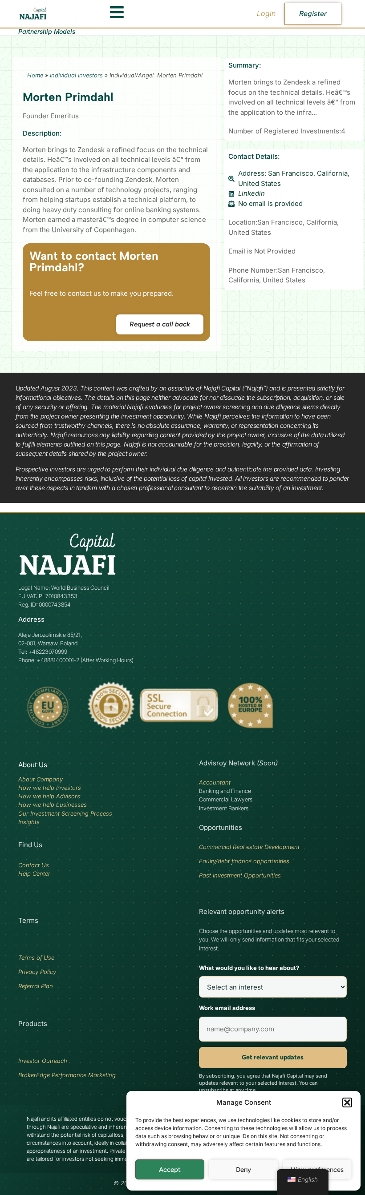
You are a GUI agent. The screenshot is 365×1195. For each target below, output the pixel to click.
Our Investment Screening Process (65, 813)
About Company (40, 779)
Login (266, 13)
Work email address (227, 1007)
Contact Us (33, 865)
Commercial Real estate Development (249, 846)
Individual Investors (76, 75)
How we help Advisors (49, 796)
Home (35, 75)
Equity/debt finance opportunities (244, 861)
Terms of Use (36, 957)
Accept (170, 1170)
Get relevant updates (273, 1057)
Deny (243, 1170)
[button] (347, 1102)
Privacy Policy (37, 971)
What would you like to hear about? (249, 967)
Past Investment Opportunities (240, 875)
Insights (29, 821)
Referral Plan (35, 986)
